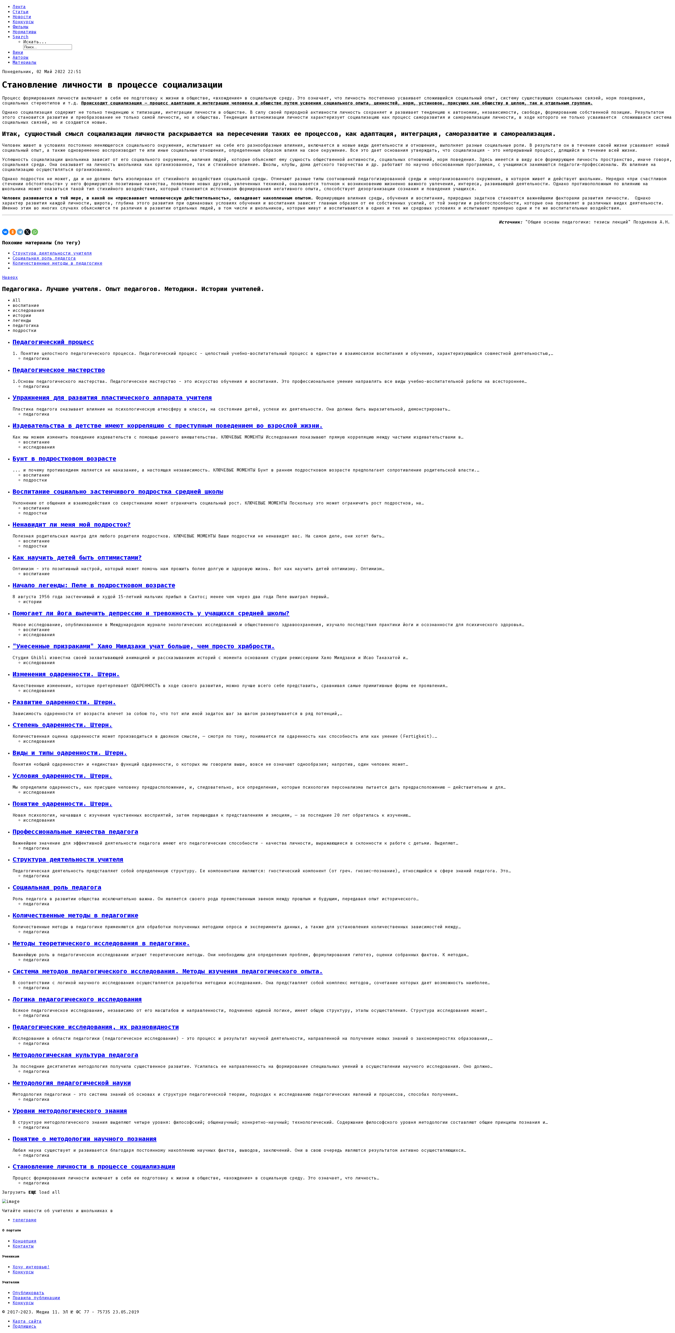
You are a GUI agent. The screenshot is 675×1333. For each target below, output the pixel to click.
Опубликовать (28, 1292)
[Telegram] (20, 232)
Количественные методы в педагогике (57, 263)
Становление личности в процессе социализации (94, 1166)
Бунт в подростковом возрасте (64, 458)
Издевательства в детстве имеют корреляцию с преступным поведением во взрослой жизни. (168, 425)
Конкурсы (23, 1271)
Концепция (24, 1241)
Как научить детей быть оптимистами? (77, 557)
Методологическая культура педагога (75, 1055)
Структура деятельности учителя (52, 253)
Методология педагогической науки (72, 1083)
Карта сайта (27, 1321)
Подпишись (24, 1326)
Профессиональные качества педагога (75, 831)
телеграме (24, 1219)
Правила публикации (36, 1297)
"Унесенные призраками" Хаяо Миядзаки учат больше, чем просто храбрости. (144, 646)
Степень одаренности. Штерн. (62, 725)
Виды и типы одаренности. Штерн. (70, 752)
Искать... (35, 41)
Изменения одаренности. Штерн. (66, 674)
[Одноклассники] (12, 232)
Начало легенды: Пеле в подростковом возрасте (94, 585)
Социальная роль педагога (44, 258)
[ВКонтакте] (5, 232)
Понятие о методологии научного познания (85, 1138)
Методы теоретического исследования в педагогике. (101, 943)
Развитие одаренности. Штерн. (64, 702)
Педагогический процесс (53, 342)
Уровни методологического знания (70, 1111)
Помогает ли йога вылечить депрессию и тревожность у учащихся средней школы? (151, 613)
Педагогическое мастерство (59, 370)
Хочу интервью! (31, 1266)
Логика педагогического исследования (77, 999)
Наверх (10, 277)
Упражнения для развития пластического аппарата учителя (112, 397)
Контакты (23, 1246)
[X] (27, 232)
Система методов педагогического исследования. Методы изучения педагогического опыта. (168, 971)
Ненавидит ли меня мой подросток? (72, 524)
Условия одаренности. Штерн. (62, 775)
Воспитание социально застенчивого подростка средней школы (118, 491)
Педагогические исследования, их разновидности (96, 1027)
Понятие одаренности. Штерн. (62, 803)
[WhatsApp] (35, 232)
